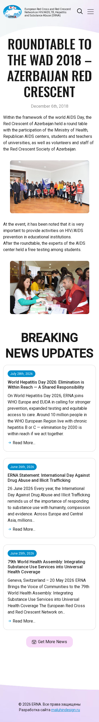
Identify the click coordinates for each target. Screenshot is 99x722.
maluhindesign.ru (65, 710)
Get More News (52, 641)
